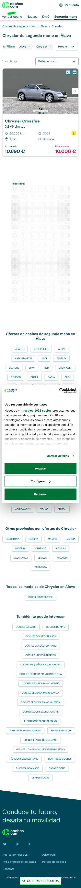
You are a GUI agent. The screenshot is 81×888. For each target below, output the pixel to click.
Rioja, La (61, 548)
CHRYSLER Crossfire (40, 597)
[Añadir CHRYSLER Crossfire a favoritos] (68, 72)
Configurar (38, 481)
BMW (32, 367)
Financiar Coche (61, 730)
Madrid (52, 539)
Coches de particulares (41, 636)
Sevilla (42, 557)
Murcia (70, 539)
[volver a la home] (13, 832)
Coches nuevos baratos (40, 655)
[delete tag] (30, 47)
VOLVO (44, 509)
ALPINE (62, 349)
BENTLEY (61, 358)
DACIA (51, 377)
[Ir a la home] (12, 5)
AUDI (44, 358)
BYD (46, 367)
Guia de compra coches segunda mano (40, 749)
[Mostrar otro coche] (40, 111)
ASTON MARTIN (23, 358)
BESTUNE (14, 367)
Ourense (40, 548)
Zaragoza (40, 567)
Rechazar (40, 494)
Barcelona (12, 539)
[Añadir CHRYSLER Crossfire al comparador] (74, 72)
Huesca (33, 539)
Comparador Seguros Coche (41, 711)
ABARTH (19, 349)
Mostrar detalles (57, 456)
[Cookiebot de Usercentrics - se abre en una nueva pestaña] (59, 390)
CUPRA (34, 377)
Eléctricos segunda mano (40, 721)
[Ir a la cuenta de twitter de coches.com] (5, 844)
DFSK (67, 377)
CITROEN (16, 377)
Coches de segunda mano (40, 645)
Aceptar (40, 468)
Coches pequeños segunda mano (40, 664)
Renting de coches (60, 758)
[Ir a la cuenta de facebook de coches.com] (30, 844)
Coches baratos (26, 627)
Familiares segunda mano (25, 730)
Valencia (61, 557)
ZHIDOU (62, 509)
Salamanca (21, 557)
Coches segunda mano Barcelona (40, 674)
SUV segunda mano (27, 768)
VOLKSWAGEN (22, 509)
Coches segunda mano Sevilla (40, 692)
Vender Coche (40, 777)
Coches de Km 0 (55, 627)
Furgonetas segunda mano (40, 740)
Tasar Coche (57, 768)
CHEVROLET (65, 367)
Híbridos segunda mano (23, 758)
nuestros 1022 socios (36, 410)
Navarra (20, 548)
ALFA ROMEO (41, 349)
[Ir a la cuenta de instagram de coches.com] (17, 844)
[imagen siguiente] (75, 91)
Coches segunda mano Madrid (40, 683)
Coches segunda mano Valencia (41, 702)
